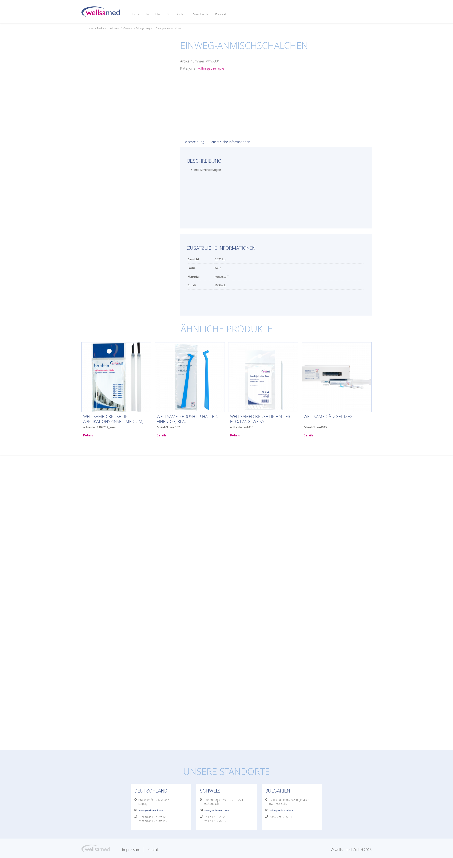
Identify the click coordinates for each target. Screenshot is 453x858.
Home (134, 14)
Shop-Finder (176, 14)
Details (88, 435)
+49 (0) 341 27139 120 (153, 817)
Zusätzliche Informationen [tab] (230, 142)
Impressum (131, 849)
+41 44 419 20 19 (215, 821)
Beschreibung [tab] (194, 142)
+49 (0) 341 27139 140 (153, 821)
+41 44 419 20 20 (215, 817)
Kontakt (220, 14)
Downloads (200, 14)
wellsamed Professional (121, 28)
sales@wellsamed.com (151, 810)
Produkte (153, 14)
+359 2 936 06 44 (281, 817)
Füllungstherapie (144, 28)
